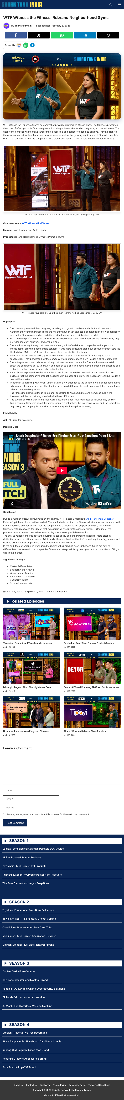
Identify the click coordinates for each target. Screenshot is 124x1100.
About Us (18, 1085)
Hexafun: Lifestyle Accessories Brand (24, 1058)
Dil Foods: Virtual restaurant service (23, 997)
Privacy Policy (59, 1085)
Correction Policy (77, 1085)
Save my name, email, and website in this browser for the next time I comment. (48, 814)
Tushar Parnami (23, 25)
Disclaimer (45, 1085)
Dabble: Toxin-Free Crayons (18, 971)
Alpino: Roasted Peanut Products (21, 857)
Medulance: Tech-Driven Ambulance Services (29, 936)
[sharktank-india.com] (22, 4)
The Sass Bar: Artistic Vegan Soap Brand (26, 883)
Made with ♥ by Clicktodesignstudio (62, 1095)
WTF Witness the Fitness (35, 223)
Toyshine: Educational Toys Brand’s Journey (27, 643)
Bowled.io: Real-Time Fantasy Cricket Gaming (89, 643)
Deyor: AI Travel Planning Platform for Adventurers (91, 687)
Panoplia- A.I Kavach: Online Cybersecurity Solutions (33, 988)
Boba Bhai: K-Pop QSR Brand (19, 1067)
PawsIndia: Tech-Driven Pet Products (24, 866)
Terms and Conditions (99, 1085)
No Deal (11, 591)
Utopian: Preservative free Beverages (24, 1032)
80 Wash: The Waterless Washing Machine (27, 1006)
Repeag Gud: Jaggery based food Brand (25, 1049)
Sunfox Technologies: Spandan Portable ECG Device (33, 848)
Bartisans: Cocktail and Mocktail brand (25, 979)
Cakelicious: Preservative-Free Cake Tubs (27, 927)
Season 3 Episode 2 (26, 591)
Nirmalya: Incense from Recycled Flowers (26, 731)
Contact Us (31, 1085)
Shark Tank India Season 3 (99, 518)
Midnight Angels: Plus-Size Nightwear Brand (27, 687)
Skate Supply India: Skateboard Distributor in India (31, 1041)
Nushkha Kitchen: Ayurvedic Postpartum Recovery (32, 874)
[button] (110, 4)
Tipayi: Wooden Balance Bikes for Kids (85, 731)
